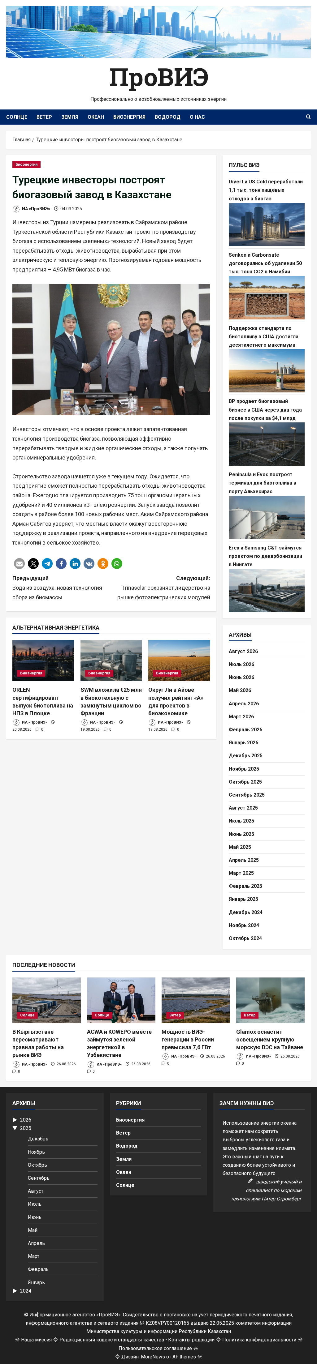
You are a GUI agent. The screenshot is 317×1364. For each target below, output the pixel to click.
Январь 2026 (243, 743)
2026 (25, 1120)
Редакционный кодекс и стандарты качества (111, 1340)
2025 (25, 1128)
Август (35, 1191)
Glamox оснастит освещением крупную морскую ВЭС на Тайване (269, 1039)
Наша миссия (36, 1340)
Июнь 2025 (241, 834)
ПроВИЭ (158, 76)
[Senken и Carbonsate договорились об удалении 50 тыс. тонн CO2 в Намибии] (267, 297)
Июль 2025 (241, 821)
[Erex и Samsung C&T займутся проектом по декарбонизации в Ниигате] (267, 590)
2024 (25, 1291)
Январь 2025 (243, 899)
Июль (34, 1204)
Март (33, 1256)
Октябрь (37, 1165)
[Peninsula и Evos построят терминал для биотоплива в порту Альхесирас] (267, 517)
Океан (96, 117)
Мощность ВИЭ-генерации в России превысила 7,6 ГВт (188, 1039)
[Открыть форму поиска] (308, 117)
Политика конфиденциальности (259, 1340)
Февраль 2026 (245, 730)
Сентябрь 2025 (247, 795)
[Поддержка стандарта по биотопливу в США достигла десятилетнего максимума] (267, 370)
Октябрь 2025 (245, 782)
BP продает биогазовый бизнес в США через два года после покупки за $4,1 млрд (265, 409)
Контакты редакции (191, 1340)
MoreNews (153, 1357)
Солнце (16, 117)
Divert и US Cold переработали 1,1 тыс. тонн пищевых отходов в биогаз (266, 190)
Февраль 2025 (245, 886)
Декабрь (38, 1139)
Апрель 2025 (244, 860)
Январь (36, 1282)
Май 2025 (240, 847)
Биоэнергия (129, 117)
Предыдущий (57, 587)
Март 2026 (241, 717)
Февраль (38, 1269)
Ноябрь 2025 (244, 769)
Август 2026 (243, 651)
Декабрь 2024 (246, 912)
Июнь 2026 (241, 677)
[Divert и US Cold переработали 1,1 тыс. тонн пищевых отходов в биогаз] (267, 224)
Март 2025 (241, 873)
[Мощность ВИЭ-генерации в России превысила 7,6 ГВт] (196, 1000)
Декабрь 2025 (246, 756)
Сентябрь (39, 1178)
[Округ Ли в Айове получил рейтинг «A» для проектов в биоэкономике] (179, 660)
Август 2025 (243, 808)
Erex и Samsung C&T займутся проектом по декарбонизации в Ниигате (265, 556)
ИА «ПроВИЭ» (35, 208)
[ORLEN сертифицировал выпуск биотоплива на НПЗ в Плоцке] (43, 660)
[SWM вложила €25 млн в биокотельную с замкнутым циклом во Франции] (111, 660)
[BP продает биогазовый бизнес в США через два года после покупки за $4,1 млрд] (267, 444)
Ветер (44, 117)
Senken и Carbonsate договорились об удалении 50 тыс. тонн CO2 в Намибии (265, 263)
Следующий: (163, 587)
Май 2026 (240, 690)
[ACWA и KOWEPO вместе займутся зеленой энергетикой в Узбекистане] (121, 1000)
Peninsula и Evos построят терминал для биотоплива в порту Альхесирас (262, 483)
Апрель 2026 (244, 704)
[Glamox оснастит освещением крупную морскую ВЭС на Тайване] (270, 1000)
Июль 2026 (241, 664)
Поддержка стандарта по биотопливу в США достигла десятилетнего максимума (263, 336)
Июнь (34, 1217)
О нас (197, 117)
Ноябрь (36, 1152)
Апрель (36, 1243)
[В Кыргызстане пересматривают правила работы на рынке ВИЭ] (46, 1000)
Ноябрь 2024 (244, 925)
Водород (167, 117)
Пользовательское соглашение (155, 1348)
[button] (19, 563)
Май (32, 1230)
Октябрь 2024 (245, 938)
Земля (69, 117)
